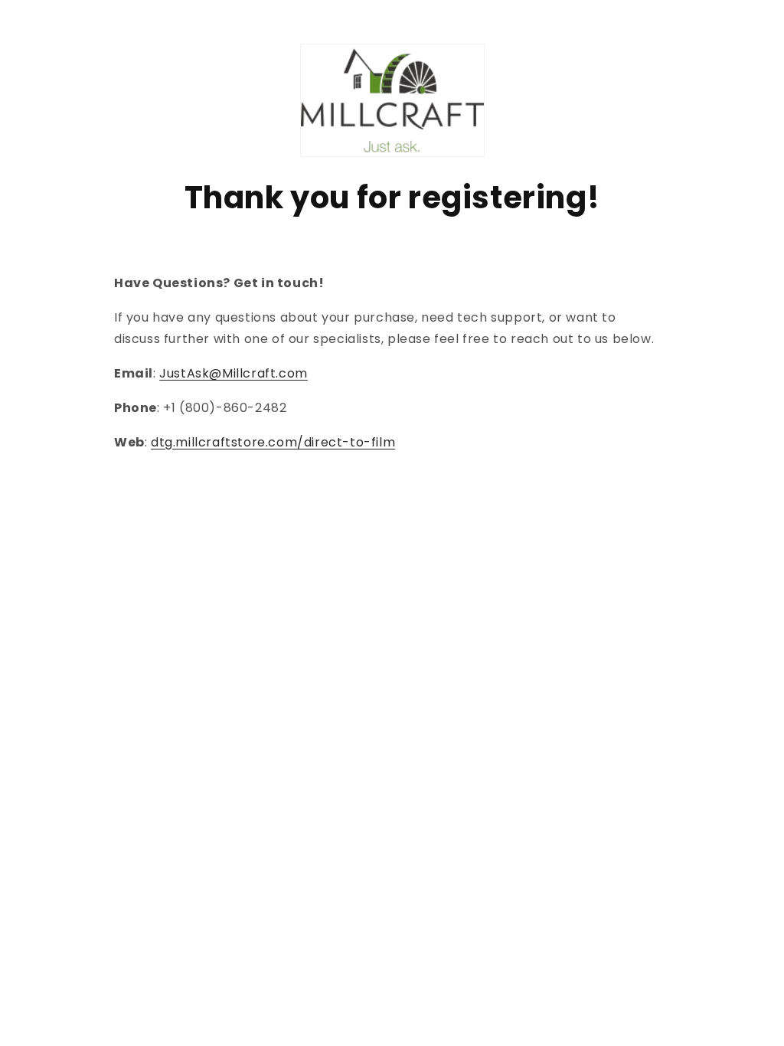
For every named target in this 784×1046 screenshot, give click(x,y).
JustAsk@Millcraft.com (233, 373)
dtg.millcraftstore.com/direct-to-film (273, 442)
